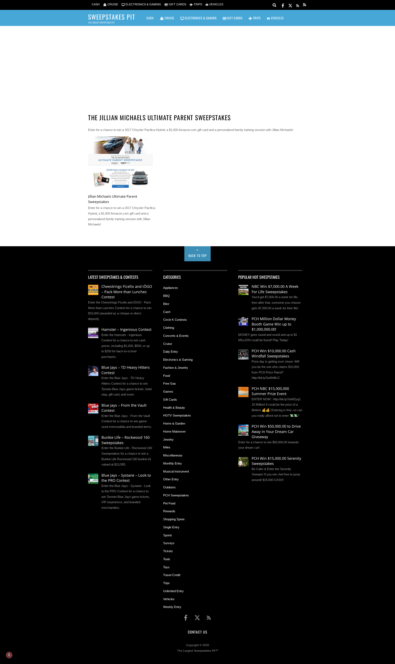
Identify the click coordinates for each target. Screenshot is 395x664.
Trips (166, 583)
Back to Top (197, 255)
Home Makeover (174, 431)
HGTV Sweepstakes (177, 415)
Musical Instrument (176, 471)
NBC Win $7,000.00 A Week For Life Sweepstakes (275, 289)
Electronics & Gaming (178, 359)
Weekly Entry (172, 607)
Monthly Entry (172, 463)
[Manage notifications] (9, 655)
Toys (166, 567)
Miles (166, 447)
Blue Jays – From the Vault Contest (123, 408)
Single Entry (171, 527)
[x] (290, 5)
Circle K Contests (175, 319)
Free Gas (169, 383)
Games (168, 391)
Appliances (170, 287)
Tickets (168, 551)
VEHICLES (215, 4)
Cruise (167, 343)
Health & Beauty (174, 407)
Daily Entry (170, 351)
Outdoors (169, 487)
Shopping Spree (174, 519)
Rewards (169, 511)
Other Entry (171, 479)
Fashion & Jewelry (175, 367)
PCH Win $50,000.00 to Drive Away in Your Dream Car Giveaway (276, 431)
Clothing (168, 327)
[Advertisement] (197, 64)
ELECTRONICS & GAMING (143, 4)
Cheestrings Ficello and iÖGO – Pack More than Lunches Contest (126, 291)
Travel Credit (171, 575)
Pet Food (169, 503)
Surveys (168, 543)
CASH (95, 4)
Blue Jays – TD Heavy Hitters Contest (125, 370)
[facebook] (283, 5)
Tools (166, 559)
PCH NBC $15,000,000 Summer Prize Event (270, 391)
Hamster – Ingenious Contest (126, 329)
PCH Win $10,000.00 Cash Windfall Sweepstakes (274, 353)
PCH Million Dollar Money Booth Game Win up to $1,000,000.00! (274, 324)
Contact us (197, 632)
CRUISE (112, 4)
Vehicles (168, 599)
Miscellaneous (172, 455)
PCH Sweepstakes (176, 495)
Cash (166, 312)
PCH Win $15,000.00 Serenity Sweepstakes (276, 461)
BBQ (166, 296)
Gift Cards (170, 399)
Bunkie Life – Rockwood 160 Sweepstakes (125, 440)
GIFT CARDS (177, 4)
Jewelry (168, 439)
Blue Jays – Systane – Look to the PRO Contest (126, 478)
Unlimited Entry (173, 591)
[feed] (298, 5)
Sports (167, 535)
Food (166, 375)
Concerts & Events (176, 335)
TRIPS (197, 4)
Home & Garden (174, 423)
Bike (166, 304)
